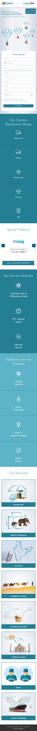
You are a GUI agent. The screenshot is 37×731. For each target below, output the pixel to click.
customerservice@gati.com (19, 728)
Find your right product (18, 263)
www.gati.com (26, 726)
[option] (18, 246)
